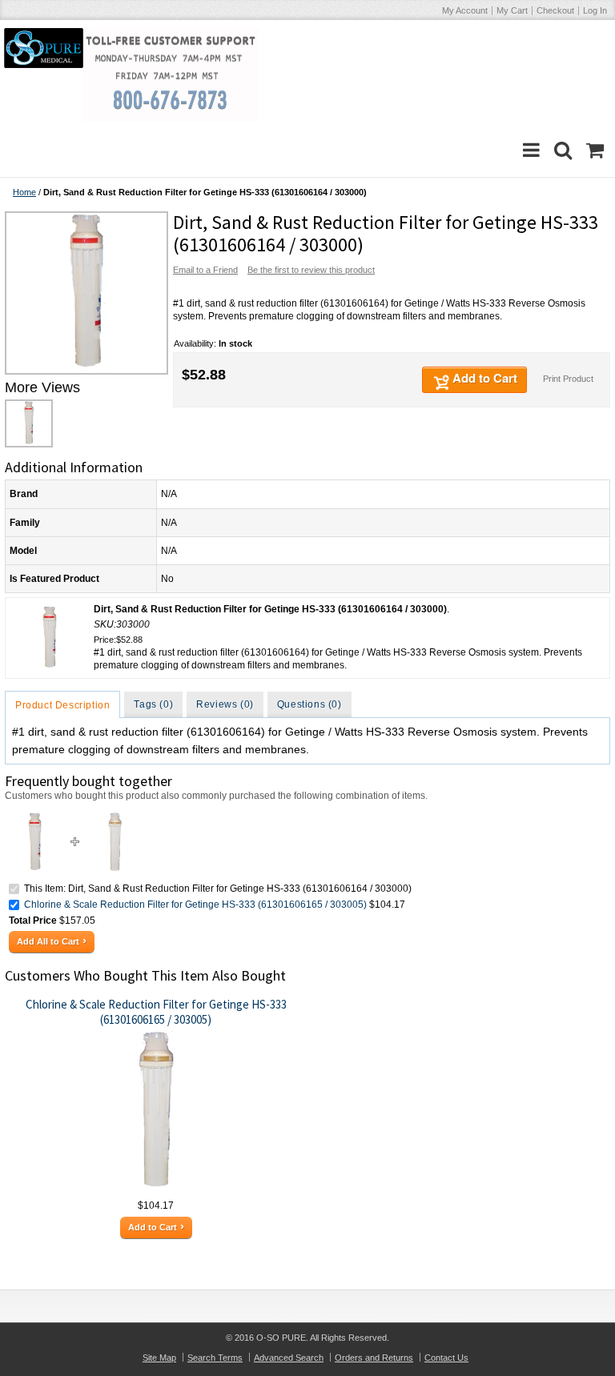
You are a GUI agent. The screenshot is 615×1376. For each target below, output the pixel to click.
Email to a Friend (205, 270)
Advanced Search (289, 1357)
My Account (465, 10)
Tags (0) (153, 704)
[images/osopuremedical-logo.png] (43, 48)
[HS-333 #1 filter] (85, 293)
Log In (595, 10)
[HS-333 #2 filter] (115, 818)
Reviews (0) (225, 704)
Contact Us (446, 1357)
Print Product (568, 378)
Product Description (62, 705)
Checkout (555, 10)
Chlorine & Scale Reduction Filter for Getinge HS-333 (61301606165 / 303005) (195, 904)
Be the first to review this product (311, 270)
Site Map (159, 1357)
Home (24, 192)
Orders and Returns (374, 1357)
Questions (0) (309, 704)
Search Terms (215, 1357)
